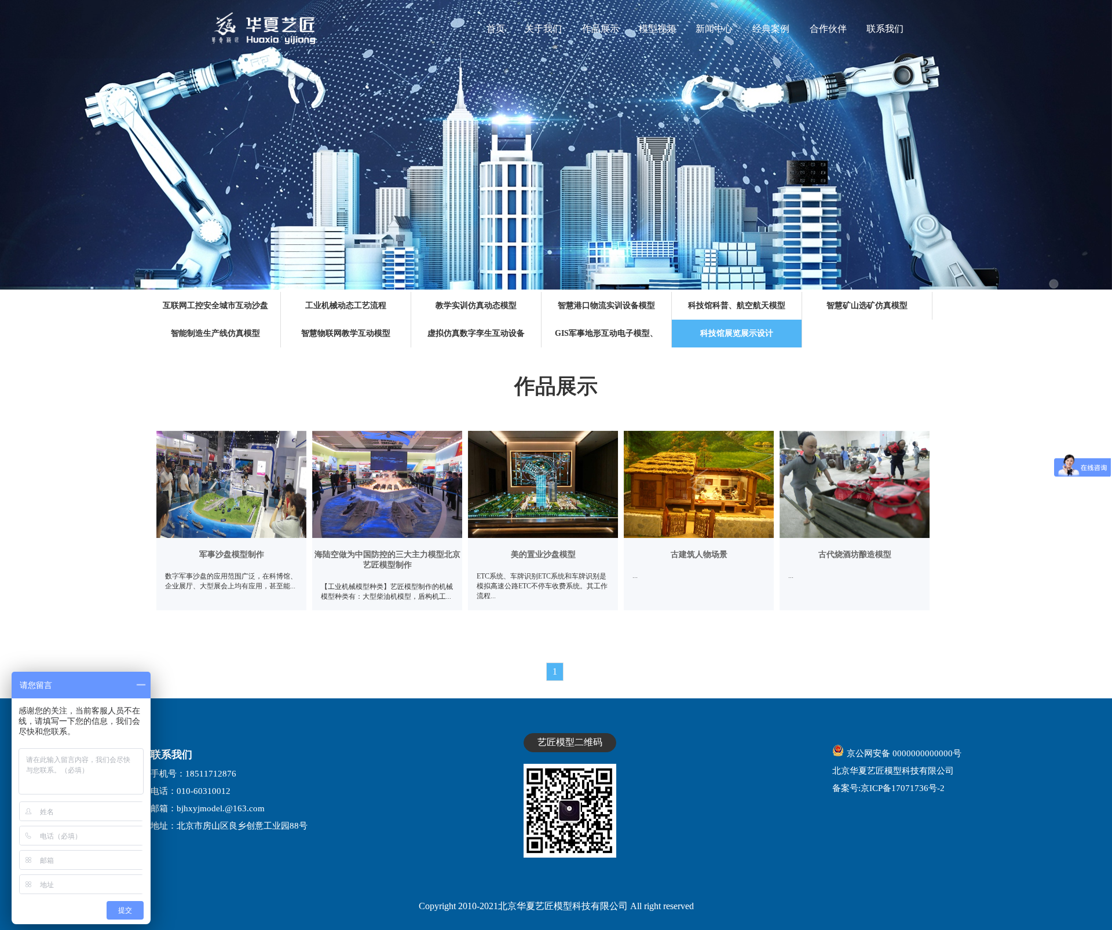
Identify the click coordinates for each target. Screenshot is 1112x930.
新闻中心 (714, 29)
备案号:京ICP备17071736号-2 (888, 788)
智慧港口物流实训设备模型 (606, 305)
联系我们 (885, 29)
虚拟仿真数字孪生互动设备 (476, 333)
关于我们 (543, 29)
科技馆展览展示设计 (736, 333)
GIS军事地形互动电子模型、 (606, 333)
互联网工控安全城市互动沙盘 (215, 305)
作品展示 (600, 29)
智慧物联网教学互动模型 (345, 333)
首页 (496, 29)
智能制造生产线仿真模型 (215, 333)
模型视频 (657, 29)
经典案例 (770, 29)
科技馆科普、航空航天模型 (736, 305)
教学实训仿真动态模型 (476, 305)
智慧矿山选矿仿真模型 (867, 305)
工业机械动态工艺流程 (345, 305)
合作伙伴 (828, 29)
